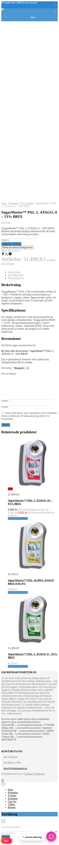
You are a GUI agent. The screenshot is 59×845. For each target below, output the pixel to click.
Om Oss (12, 801)
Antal (4, 240)
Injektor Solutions (34, 774)
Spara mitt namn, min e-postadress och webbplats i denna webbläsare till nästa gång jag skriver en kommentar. (29, 416)
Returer (12, 807)
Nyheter (12, 795)
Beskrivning (14, 272)
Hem (33, 17)
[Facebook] (3, 254)
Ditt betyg (7, 368)
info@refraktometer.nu (15, 768)
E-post (5, 406)
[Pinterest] (10, 254)
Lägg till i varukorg (18, 518)
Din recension (9, 373)
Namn (5, 400)
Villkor (33, 238)
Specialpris (36, 205)
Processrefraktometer (36, 197)
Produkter (33, 25)
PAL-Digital (26, 203)
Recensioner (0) (16, 278)
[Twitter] (7, 254)
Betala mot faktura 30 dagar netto (17, 247)
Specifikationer (15, 275)
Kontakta (33, 221)
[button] (51, 837)
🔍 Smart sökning (32, 837)
